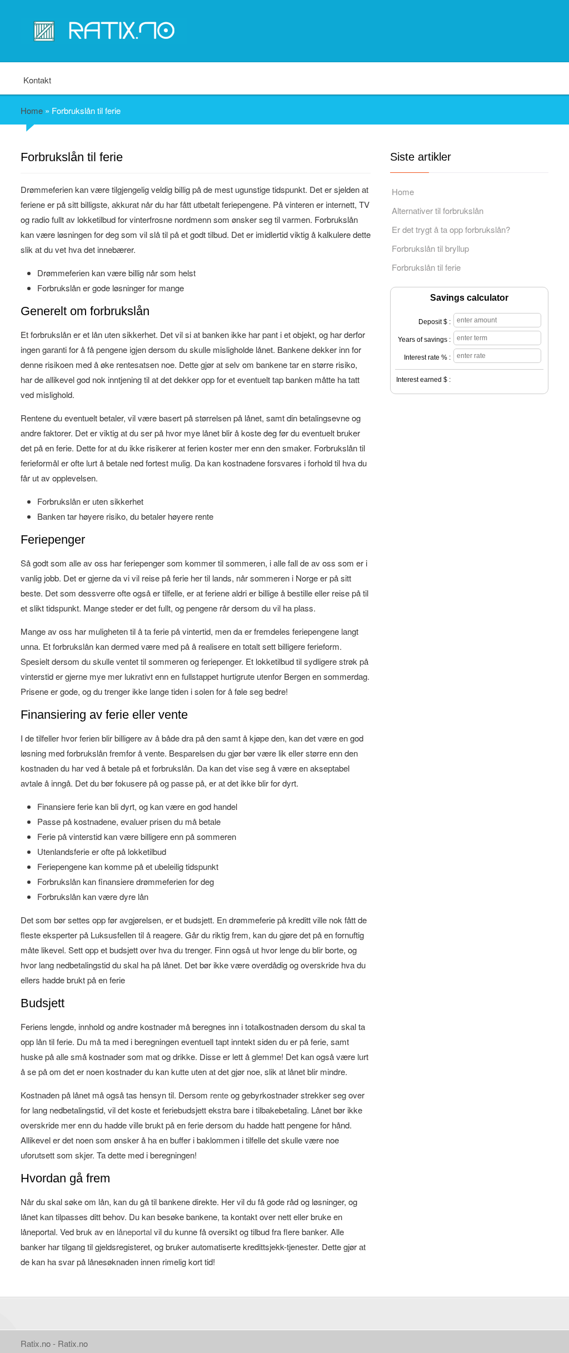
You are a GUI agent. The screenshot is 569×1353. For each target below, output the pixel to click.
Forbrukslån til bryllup (430, 248)
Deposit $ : (434, 322)
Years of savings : (424, 340)
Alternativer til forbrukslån (437, 210)
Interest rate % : (427, 357)
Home (32, 110)
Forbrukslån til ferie (426, 267)
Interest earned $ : (423, 380)
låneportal (134, 1231)
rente (219, 1095)
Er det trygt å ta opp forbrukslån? (451, 229)
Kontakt (37, 79)
